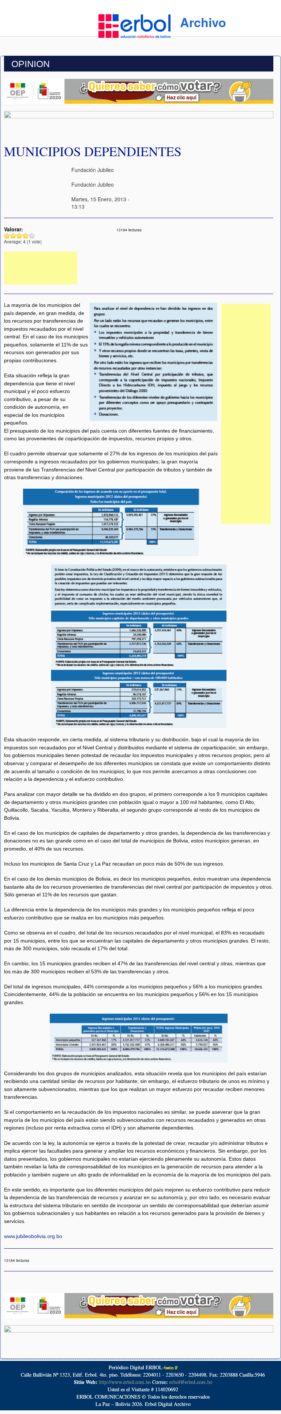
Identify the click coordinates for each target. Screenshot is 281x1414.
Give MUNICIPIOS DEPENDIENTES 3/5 (19, 235)
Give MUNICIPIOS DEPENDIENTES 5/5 (32, 235)
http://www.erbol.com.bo (125, 1381)
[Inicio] (134, 25)
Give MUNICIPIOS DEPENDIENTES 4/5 (26, 235)
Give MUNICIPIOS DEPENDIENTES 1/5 (7, 235)
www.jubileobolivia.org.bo (33, 1236)
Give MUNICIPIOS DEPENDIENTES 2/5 (13, 235)
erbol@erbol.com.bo (190, 1381)
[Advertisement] (40, 267)
